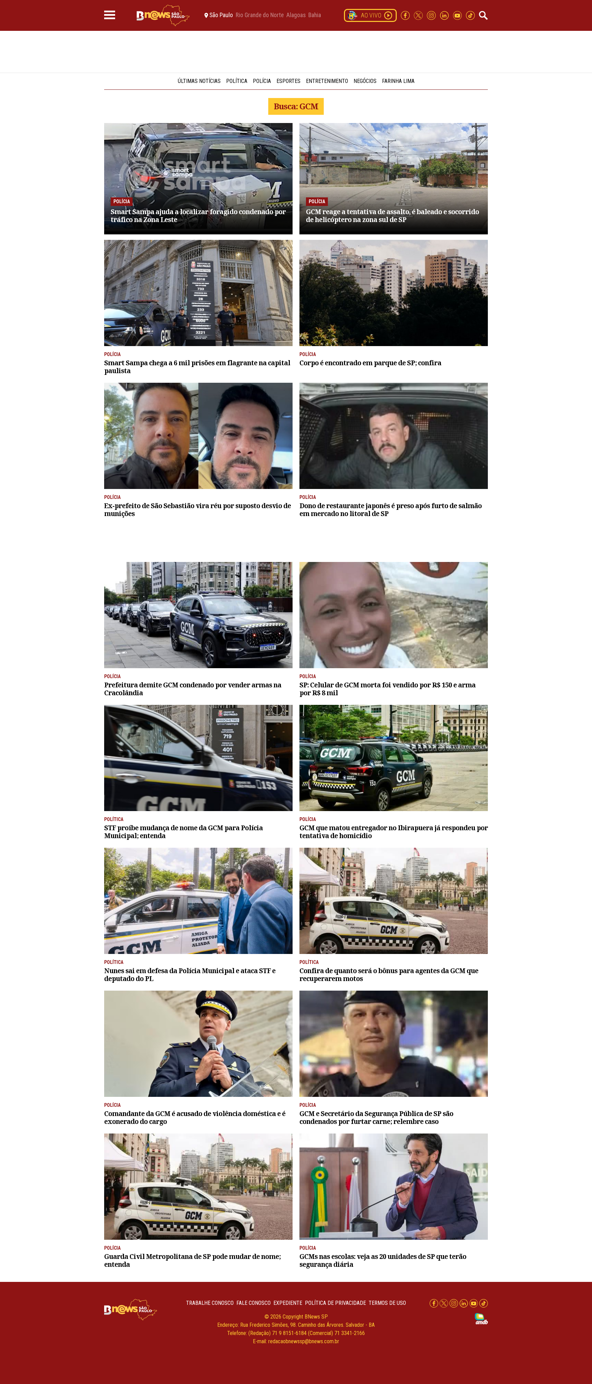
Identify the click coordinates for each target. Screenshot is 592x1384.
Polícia (262, 81)
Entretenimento (327, 81)
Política (236, 81)
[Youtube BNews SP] (458, 15)
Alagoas (296, 15)
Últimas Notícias (199, 81)
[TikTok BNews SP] (470, 15)
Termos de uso (387, 1303)
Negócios (365, 81)
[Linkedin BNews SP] (445, 15)
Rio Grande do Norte (260, 15)
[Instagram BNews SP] (432, 15)
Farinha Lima (398, 81)
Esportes (288, 81)
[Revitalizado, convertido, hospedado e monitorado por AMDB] (481, 1318)
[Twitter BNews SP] (419, 15)
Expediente (287, 1303)
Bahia (314, 15)
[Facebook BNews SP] (405, 15)
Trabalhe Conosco (210, 1303)
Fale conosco (253, 1303)
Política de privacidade (335, 1303)
